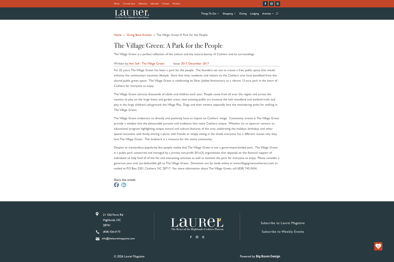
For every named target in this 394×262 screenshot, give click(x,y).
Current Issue (129, 3)
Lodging (254, 13)
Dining (243, 13)
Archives (176, 3)
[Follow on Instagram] (271, 3)
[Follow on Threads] (277, 3)
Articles (266, 13)
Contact (165, 3)
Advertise (143, 3)
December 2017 (198, 63)
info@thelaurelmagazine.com (118, 238)
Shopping (228, 13)
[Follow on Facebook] (265, 3)
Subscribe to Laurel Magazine (283, 223)
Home (116, 3)
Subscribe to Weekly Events (283, 231)
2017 (184, 63)
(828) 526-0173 (111, 232)
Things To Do (208, 13)
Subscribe (154, 3)
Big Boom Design (268, 256)
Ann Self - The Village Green (146, 63)
